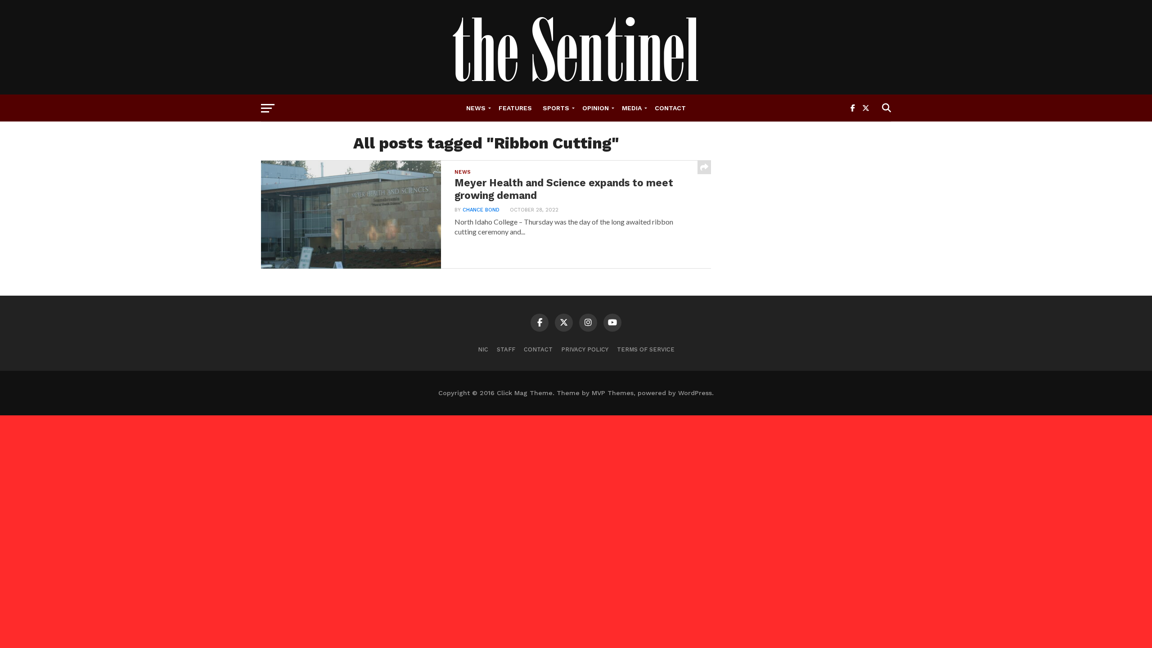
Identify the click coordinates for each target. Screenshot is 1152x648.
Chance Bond (481, 210)
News (476, 108)
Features (515, 108)
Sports (556, 108)
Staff (506, 349)
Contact (670, 108)
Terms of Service (646, 349)
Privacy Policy (584, 349)
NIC (483, 349)
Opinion (595, 108)
